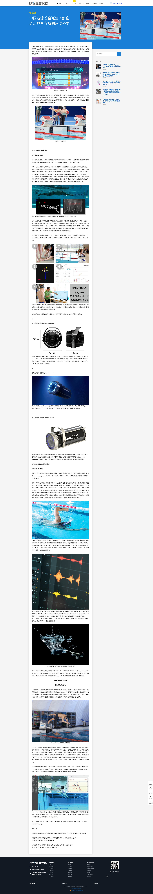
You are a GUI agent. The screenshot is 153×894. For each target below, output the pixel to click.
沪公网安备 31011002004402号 (77, 890)
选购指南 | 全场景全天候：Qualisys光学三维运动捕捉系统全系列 (112, 66)
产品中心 (74, 2)
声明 (107, 876)
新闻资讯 (95, 3)
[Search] (119, 54)
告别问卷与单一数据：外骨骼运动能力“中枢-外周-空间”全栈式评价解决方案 (111, 82)
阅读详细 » (104, 69)
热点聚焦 (32, 13)
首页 (60, 3)
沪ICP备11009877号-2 (76, 888)
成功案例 (88, 3)
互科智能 (64, 883)
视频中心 (81, 3)
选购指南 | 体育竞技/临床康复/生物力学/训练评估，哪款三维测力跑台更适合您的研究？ (111, 74)
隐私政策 (108, 874)
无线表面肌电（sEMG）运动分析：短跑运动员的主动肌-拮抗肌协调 (111, 101)
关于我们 (65, 3)
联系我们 (102, 3)
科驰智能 (96, 883)
